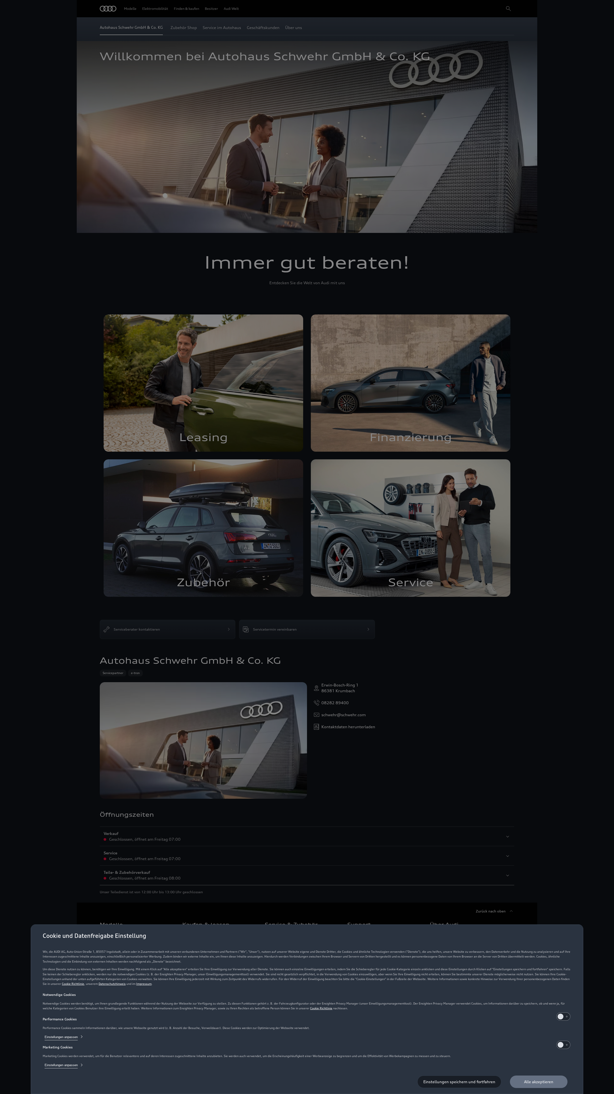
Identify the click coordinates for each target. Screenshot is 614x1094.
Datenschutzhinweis (112, 984)
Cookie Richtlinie (73, 984)
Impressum (144, 984)
